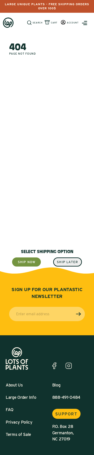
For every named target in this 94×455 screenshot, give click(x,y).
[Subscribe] (78, 314)
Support (66, 413)
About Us (14, 384)
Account (73, 22)
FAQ (9, 409)
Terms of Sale (18, 434)
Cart (54, 22)
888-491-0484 (66, 397)
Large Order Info (21, 397)
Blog (56, 384)
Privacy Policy (19, 421)
